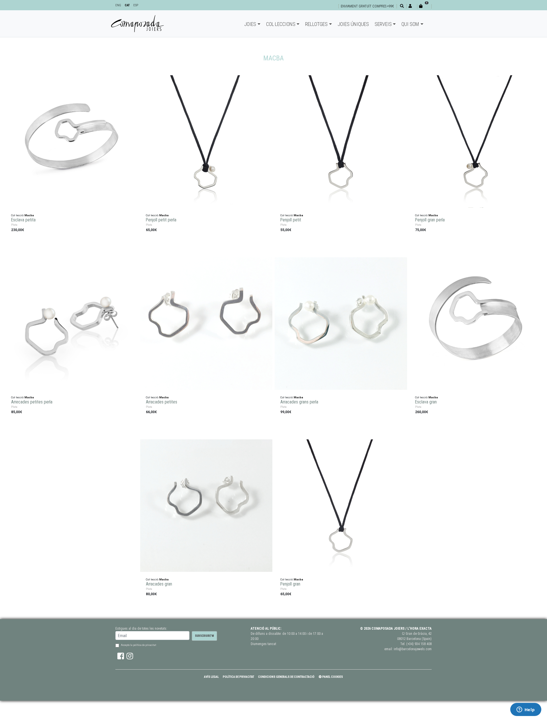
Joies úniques (353, 24)
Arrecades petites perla (31, 402)
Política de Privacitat (238, 677)
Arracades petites (161, 402)
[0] (424, 6)
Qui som (410, 24)
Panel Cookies (332, 677)
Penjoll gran (290, 584)
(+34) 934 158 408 (419, 644)
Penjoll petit (290, 220)
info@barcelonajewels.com (413, 649)
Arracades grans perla (299, 402)
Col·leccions (280, 24)
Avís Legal (211, 677)
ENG (118, 5)
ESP (135, 5)
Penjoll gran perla (430, 220)
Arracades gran (159, 584)
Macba (29, 215)
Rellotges (316, 24)
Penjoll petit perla (161, 220)
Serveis (383, 24)
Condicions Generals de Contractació (286, 677)
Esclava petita (23, 220)
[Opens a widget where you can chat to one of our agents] (525, 710)
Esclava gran (426, 402)
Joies (250, 24)
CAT (127, 5)
